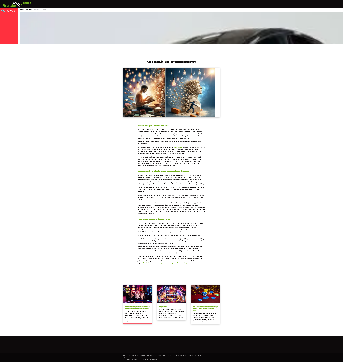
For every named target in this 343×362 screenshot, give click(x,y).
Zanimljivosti (210, 4)
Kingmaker (163, 306)
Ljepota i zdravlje (174, 4)
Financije (163, 4)
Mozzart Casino (178, 147)
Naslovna (155, 4)
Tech (200, 4)
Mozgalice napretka (170, 263)
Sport (195, 4)
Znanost (219, 4)
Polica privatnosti (151, 359)
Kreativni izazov (148, 263)
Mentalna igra (158, 263)
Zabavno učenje (182, 263)
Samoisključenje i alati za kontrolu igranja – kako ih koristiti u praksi (137, 307)
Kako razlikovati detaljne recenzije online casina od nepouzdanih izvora (205, 308)
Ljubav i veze (186, 4)
